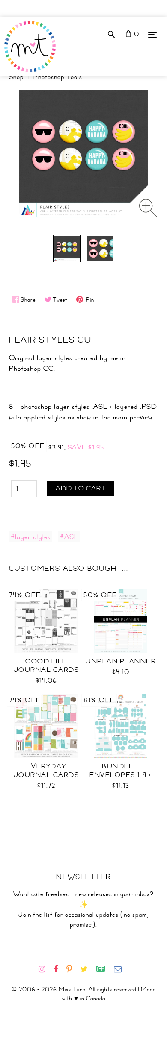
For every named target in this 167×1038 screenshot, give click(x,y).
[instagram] (45, 969)
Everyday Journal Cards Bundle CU (46, 775)
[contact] (121, 969)
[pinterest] (72, 969)
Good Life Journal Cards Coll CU (46, 669)
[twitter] (88, 969)
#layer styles (31, 536)
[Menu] (152, 34)
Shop (16, 77)
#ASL (69, 536)
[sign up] (104, 969)
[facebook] (59, 969)
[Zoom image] (148, 208)
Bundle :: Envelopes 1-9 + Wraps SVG (120, 775)
